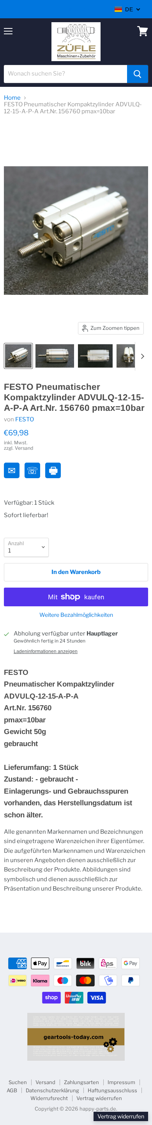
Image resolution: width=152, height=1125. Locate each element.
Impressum (121, 1082)
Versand (45, 1082)
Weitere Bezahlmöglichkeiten (76, 615)
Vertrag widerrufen (99, 1098)
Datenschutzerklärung (52, 1090)
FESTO (24, 419)
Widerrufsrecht (49, 1098)
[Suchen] (137, 74)
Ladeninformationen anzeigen (46, 651)
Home (12, 98)
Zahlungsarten (81, 1082)
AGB (12, 1090)
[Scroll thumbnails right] (141, 356)
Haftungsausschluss (112, 1090)
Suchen (18, 1082)
